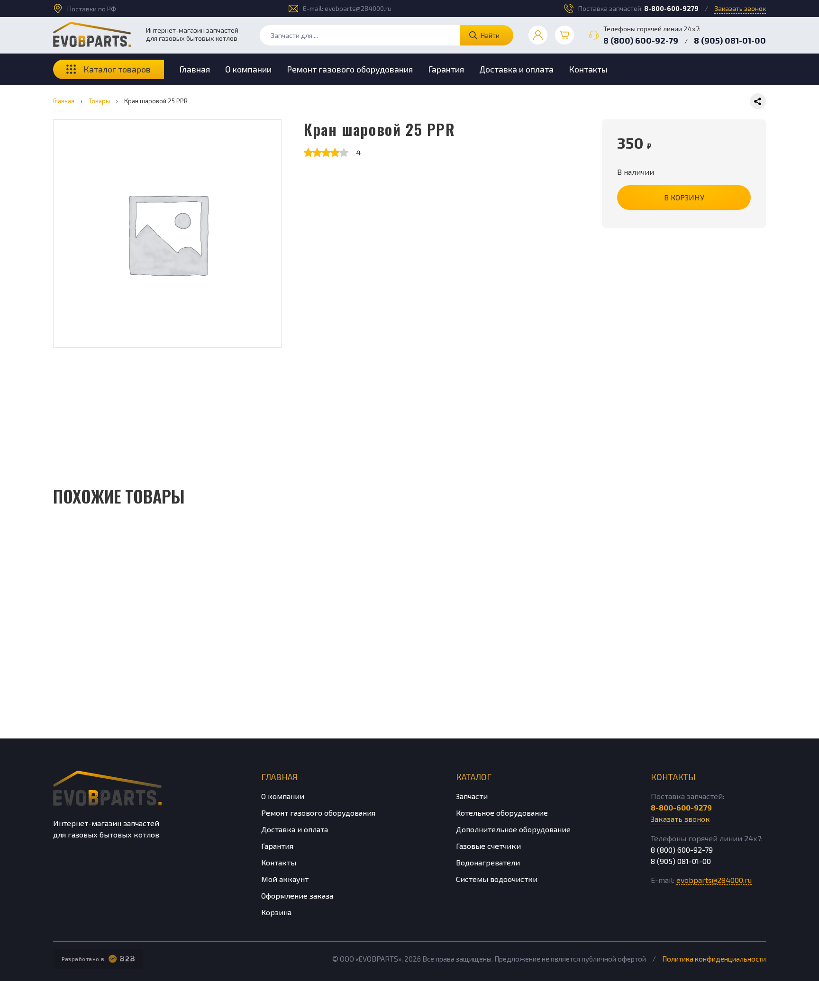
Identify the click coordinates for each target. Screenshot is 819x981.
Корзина (276, 912)
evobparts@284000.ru (358, 8)
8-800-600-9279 (671, 8)
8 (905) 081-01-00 (730, 40)
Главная (194, 69)
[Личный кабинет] (537, 35)
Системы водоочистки (496, 878)
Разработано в (83, 958)
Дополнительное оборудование (513, 829)
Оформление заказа (297, 895)
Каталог (473, 777)
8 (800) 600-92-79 (640, 40)
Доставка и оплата (516, 69)
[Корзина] (564, 35)
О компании (248, 69)
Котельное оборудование (502, 812)
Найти (490, 35)
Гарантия (446, 69)
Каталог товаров (117, 69)
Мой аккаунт (285, 878)
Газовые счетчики (488, 845)
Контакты (588, 69)
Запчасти (472, 796)
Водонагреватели (488, 862)
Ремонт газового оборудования (350, 69)
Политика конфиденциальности (714, 958)
